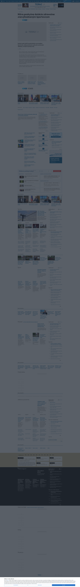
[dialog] (40, 582)
